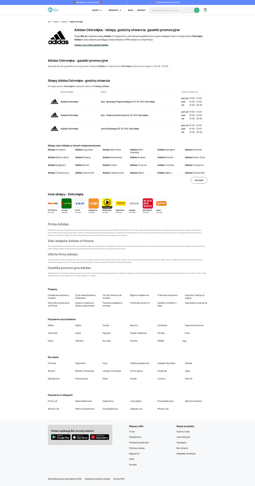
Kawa (50, 340)
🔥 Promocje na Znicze (167, 2)
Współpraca (135, 436)
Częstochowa (113, 172)
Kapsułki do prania (194, 325)
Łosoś (78, 333)
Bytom (82, 165)
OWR (131, 459)
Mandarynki (54, 378)
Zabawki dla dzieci (167, 363)
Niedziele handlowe (186, 453)
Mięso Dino (108, 401)
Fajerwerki (80, 363)
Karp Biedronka (110, 408)
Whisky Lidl (163, 408)
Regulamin (134, 453)
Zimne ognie (136, 370)
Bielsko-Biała (58, 157)
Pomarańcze (81, 378)
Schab (133, 378)
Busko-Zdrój (195, 157)
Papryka (107, 333)
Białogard (166, 149)
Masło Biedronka (83, 401)
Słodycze (162, 370)
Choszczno (194, 165)
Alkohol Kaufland (193, 401)
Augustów (84, 149)
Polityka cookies (137, 448)
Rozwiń (199, 180)
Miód (105, 378)
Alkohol (51, 370)
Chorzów (166, 165)
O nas (132, 431)
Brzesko (138, 157)
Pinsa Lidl (52, 401)
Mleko (51, 325)
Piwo (187, 333)
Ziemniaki (53, 333)
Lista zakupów (183, 436)
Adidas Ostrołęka (76, 22)
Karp (105, 363)
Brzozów (165, 157)
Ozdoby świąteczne (139, 363)
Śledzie (188, 363)
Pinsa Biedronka (166, 401)
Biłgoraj (83, 157)
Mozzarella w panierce (196, 302)
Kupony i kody (183, 431)
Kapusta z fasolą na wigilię (194, 296)
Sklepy (56, 22)
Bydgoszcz (57, 165)
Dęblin (137, 172)
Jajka (187, 370)
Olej (184, 341)
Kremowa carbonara (168, 295)
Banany (134, 325)
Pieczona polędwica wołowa (112, 304)
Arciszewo (56, 149)
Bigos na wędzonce (139, 295)
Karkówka (162, 325)
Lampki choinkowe (112, 370)
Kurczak (107, 340)
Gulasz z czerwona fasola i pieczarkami (85, 304)
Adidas (64, 22)
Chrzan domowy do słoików (112, 296)
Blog (130, 10)
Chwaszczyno (58, 172)
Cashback (181, 442)
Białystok (193, 149)
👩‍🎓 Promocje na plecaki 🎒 (87, 2)
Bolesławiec (112, 157)
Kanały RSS (118, 478)
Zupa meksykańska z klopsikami (85, 296)
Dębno (165, 172)
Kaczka (133, 340)
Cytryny (161, 378)
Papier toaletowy (138, 333)
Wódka (161, 340)
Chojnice (138, 165)
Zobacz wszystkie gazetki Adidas (91, 45)
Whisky (161, 333)
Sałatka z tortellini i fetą (167, 304)
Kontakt (141, 10)
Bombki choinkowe (84, 370)
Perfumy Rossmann (85, 408)
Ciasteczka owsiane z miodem (58, 296)
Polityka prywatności (139, 442)
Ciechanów (84, 172)
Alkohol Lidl (53, 408)
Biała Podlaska (136, 151)
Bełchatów (112, 149)
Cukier (106, 325)
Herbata (79, 340)
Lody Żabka (135, 401)
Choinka (52, 363)
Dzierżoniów (195, 172)
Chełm (110, 165)
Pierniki (189, 378)
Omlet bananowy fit (140, 302)
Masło (78, 325)
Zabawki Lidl (136, 408)
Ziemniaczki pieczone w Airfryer (58, 304)
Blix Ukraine (182, 448)
